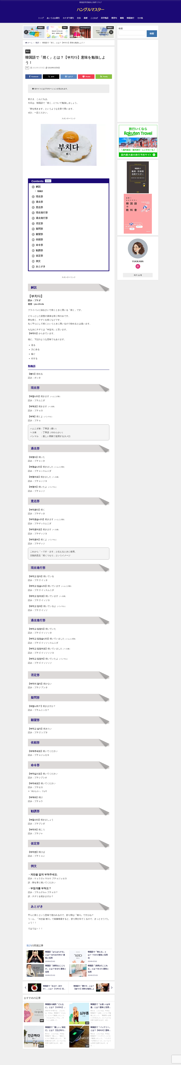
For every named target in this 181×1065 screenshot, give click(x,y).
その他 (140, 18)
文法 (79, 18)
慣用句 (114, 18)
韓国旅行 (130, 18)
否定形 (37, 223)
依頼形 (37, 239)
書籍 (122, 18)
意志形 (37, 207)
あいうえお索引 (53, 18)
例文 (36, 261)
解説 (36, 186)
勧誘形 (37, 250)
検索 (121, 28)
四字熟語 (104, 18)
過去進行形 (40, 218)
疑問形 (37, 229)
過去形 (37, 202)
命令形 (37, 245)
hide (48, 181)
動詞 (28, 51)
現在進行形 (40, 212)
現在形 (37, 196)
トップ (41, 18)
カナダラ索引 (68, 18)
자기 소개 (138, 275)
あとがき (39, 266)
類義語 (40, 191)
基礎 (85, 18)
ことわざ (94, 18)
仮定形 (37, 255)
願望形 (37, 234)
